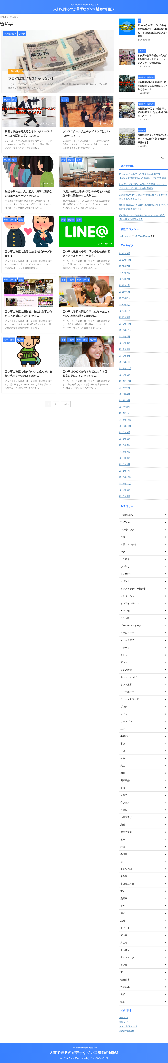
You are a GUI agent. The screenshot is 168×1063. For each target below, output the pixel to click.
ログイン (123, 1017)
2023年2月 (124, 253)
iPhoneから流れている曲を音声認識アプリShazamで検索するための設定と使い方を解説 (143, 176)
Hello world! (125, 236)
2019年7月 (124, 336)
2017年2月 (124, 406)
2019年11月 (125, 323)
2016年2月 (124, 464)
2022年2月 (124, 279)
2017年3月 (124, 400)
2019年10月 (125, 330)
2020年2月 (124, 317)
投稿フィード (126, 1021)
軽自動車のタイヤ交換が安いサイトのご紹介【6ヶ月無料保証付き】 (153, 139)
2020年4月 (124, 304)
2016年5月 (124, 445)
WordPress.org (127, 1030)
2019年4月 (124, 342)
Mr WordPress (142, 236)
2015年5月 (124, 496)
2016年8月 (124, 432)
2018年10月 (125, 368)
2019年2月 (124, 355)
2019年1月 (124, 362)
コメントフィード (128, 1026)
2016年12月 (125, 419)
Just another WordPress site (84, 1047)
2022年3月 (124, 272)
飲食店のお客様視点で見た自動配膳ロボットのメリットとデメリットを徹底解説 (153, 59)
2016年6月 (124, 438)
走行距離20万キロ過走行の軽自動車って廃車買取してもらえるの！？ (153, 85)
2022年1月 (124, 285)
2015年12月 (125, 477)
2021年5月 (124, 291)
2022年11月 (125, 259)
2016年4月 (124, 451)
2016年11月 (125, 426)
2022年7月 (124, 266)
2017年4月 (124, 394)
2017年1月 (124, 413)
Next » (65, 404)
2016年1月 (124, 470)
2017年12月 (125, 381)
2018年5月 (124, 374)
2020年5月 (124, 298)
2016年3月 (124, 458)
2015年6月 (124, 489)
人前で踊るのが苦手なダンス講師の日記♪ (84, 9)
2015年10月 (125, 483)
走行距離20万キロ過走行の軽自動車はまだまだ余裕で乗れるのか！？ (153, 112)
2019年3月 (124, 349)
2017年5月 (124, 387)
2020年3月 (124, 310)
